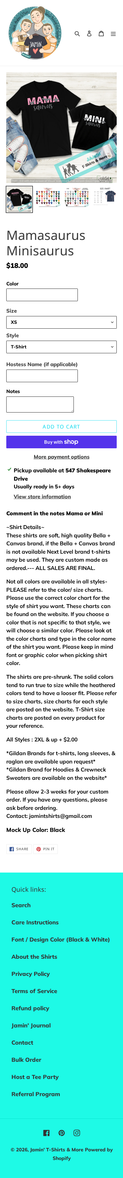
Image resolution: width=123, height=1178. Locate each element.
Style (12, 335)
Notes (13, 391)
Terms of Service (34, 991)
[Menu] (113, 33)
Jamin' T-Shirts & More (56, 1150)
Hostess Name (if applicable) (42, 364)
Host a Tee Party (35, 1076)
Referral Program (35, 1094)
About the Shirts (34, 956)
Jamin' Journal (31, 1025)
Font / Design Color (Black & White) (60, 939)
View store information (42, 496)
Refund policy (30, 1008)
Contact (22, 1042)
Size (11, 310)
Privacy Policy (30, 973)
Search (21, 905)
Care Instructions (35, 922)
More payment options (62, 456)
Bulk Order (26, 1059)
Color (12, 284)
